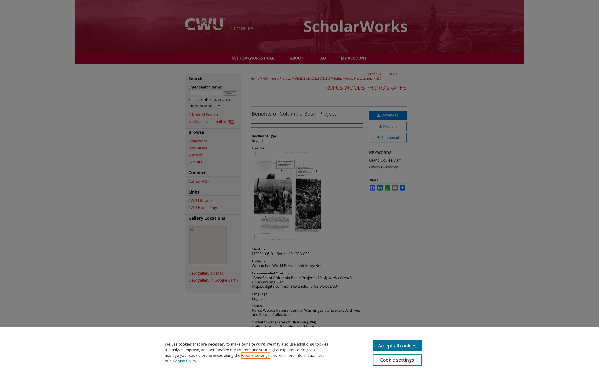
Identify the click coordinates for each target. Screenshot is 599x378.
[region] (299, 352)
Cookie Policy (184, 361)
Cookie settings (256, 355)
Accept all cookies (397, 346)
